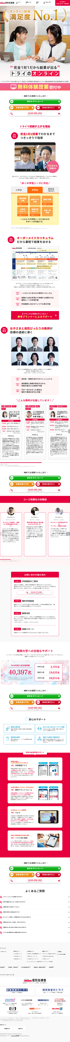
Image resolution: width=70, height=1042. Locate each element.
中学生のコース (18, 956)
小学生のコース (18, 953)
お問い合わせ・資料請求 (62, 2)
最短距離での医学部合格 (60, 1004)
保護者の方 (7, 1028)
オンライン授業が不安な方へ (50, 953)
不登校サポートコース (33, 958)
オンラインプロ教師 (47, 961)
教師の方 (20, 1028)
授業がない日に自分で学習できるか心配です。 (15, 927)
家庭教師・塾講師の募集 (39, 967)
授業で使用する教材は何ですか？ (11, 912)
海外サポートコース (32, 956)
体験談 (37, 3)
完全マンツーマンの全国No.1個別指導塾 (53, 992)
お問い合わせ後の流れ (48, 956)
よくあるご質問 (47, 3)
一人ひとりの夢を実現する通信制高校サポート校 (27, 1004)
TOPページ (3, 951)
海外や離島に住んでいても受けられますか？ (14, 902)
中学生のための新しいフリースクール (43, 1004)
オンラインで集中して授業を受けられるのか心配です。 (17, 917)
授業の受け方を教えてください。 (11, 907)
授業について (29, 3)
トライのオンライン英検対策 (35, 961)
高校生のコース (18, 958)
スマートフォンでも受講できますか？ (13, 897)
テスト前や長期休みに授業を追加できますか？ (15, 932)
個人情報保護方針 (25, 967)
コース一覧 (18, 3)
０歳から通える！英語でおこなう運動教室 (57, 1012)
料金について (46, 958)
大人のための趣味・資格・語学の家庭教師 (34, 1012)
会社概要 (2, 967)
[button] (68, 534)
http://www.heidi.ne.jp (24, 1035)
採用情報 (51, 967)
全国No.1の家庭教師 (17, 992)
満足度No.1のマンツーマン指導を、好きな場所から (35, 982)
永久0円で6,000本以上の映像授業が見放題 (12, 1012)
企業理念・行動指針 (12, 967)
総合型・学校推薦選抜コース (34, 953)
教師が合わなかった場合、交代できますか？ (14, 922)
